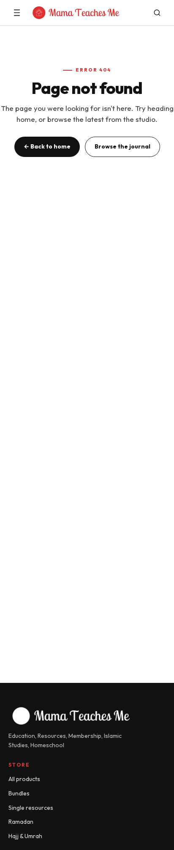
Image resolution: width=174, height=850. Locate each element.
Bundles (19, 793)
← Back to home (47, 146)
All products (24, 779)
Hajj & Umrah (25, 836)
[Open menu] (16, 12)
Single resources (30, 807)
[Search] (157, 13)
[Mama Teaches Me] (87, 13)
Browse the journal (122, 146)
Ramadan (20, 821)
